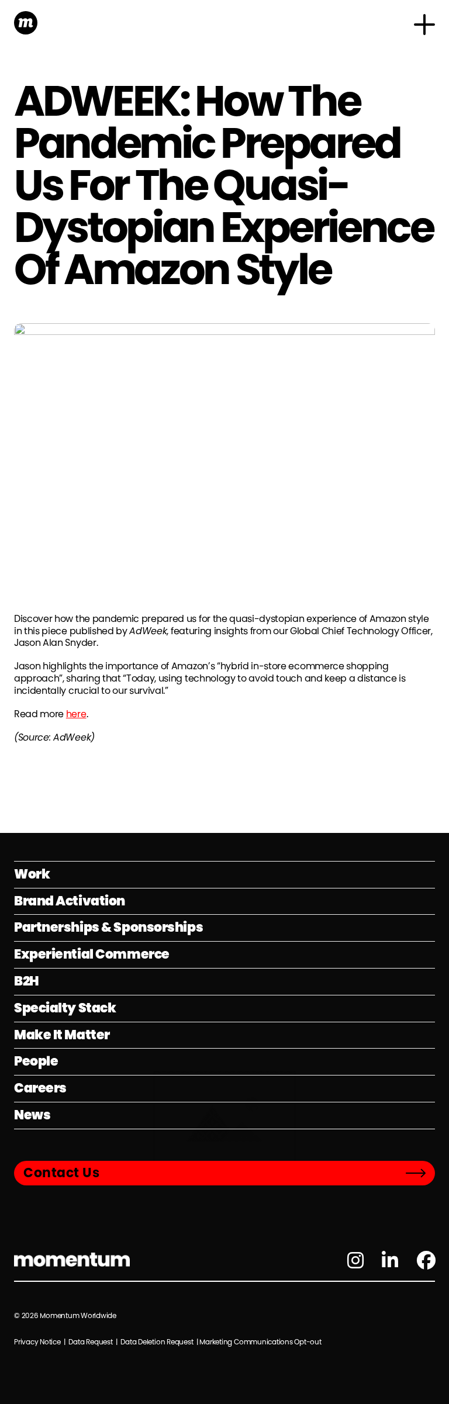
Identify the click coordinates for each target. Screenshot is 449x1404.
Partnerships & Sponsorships (108, 927)
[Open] (424, 24)
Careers (40, 1088)
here (76, 714)
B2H (26, 981)
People (36, 1061)
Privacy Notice (38, 1342)
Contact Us (61, 1173)
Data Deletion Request (156, 1342)
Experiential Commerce (92, 954)
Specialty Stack (65, 1008)
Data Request (90, 1342)
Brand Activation (69, 901)
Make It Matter (62, 1035)
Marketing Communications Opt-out (260, 1342)
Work (32, 874)
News (32, 1115)
